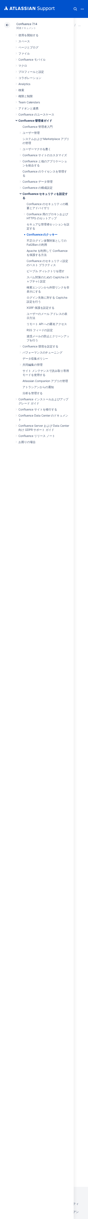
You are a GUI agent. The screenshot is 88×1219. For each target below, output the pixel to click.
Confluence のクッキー (42, 234)
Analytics (24, 84)
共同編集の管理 (33, 364)
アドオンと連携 (28, 108)
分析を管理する (33, 393)
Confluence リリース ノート (36, 436)
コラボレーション (29, 78)
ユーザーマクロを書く (37, 149)
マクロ (22, 65)
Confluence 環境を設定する (40, 346)
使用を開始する (28, 35)
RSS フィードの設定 (40, 330)
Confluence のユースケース (36, 114)
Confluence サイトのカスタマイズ (45, 155)
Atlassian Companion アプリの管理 (45, 381)
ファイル (24, 53)
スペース (24, 41)
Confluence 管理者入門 (38, 126)
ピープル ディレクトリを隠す (45, 271)
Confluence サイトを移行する (37, 409)
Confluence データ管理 (38, 181)
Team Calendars (29, 102)
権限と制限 (25, 96)
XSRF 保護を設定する (40, 307)
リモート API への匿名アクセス (47, 324)
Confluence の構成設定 (38, 187)
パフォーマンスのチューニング (42, 352)
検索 (75, 9)
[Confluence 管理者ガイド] (79, 25)
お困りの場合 (27, 442)
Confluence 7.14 (26, 24)
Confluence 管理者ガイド (35, 120)
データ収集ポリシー (35, 358)
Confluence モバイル (32, 59)
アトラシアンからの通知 (38, 387)
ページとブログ (28, 47)
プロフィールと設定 (31, 71)
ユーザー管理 (31, 132)
